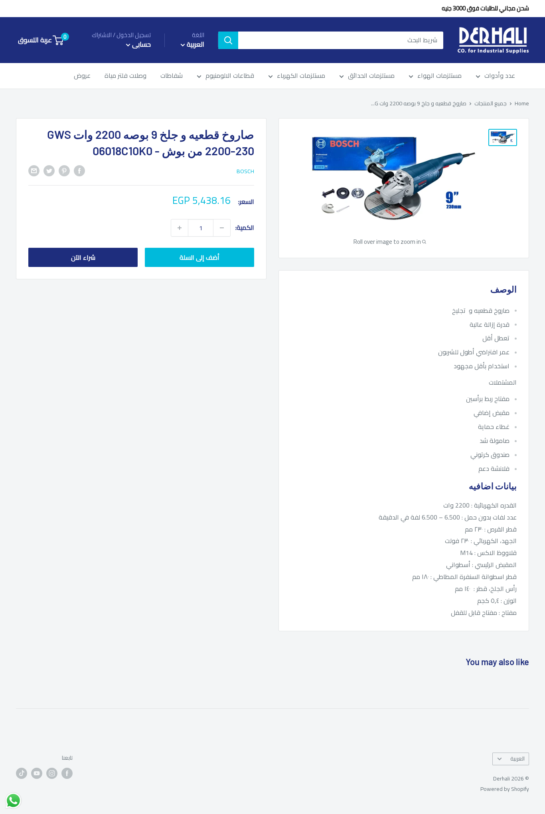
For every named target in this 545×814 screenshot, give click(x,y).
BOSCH (245, 171)
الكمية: (244, 227)
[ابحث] (228, 40)
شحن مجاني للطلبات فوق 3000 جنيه (485, 8)
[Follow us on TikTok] (21, 773)
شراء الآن (83, 257)
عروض (82, 76)
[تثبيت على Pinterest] (64, 170)
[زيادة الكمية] (179, 227)
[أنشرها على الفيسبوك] (79, 170)
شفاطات (171, 76)
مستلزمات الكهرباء (301, 76)
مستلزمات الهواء (439, 76)
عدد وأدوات (499, 76)
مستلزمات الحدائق (371, 76)
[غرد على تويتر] (49, 170)
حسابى (140, 44)
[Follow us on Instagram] (51, 773)
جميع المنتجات (490, 103)
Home (522, 103)
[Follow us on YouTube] (36, 773)
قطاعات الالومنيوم (229, 76)
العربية (517, 758)
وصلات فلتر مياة (125, 76)
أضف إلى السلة (199, 257)
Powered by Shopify (504, 789)
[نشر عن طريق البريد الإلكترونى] (33, 170)
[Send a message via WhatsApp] (13, 800)
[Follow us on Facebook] (67, 773)
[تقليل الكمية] (221, 227)
